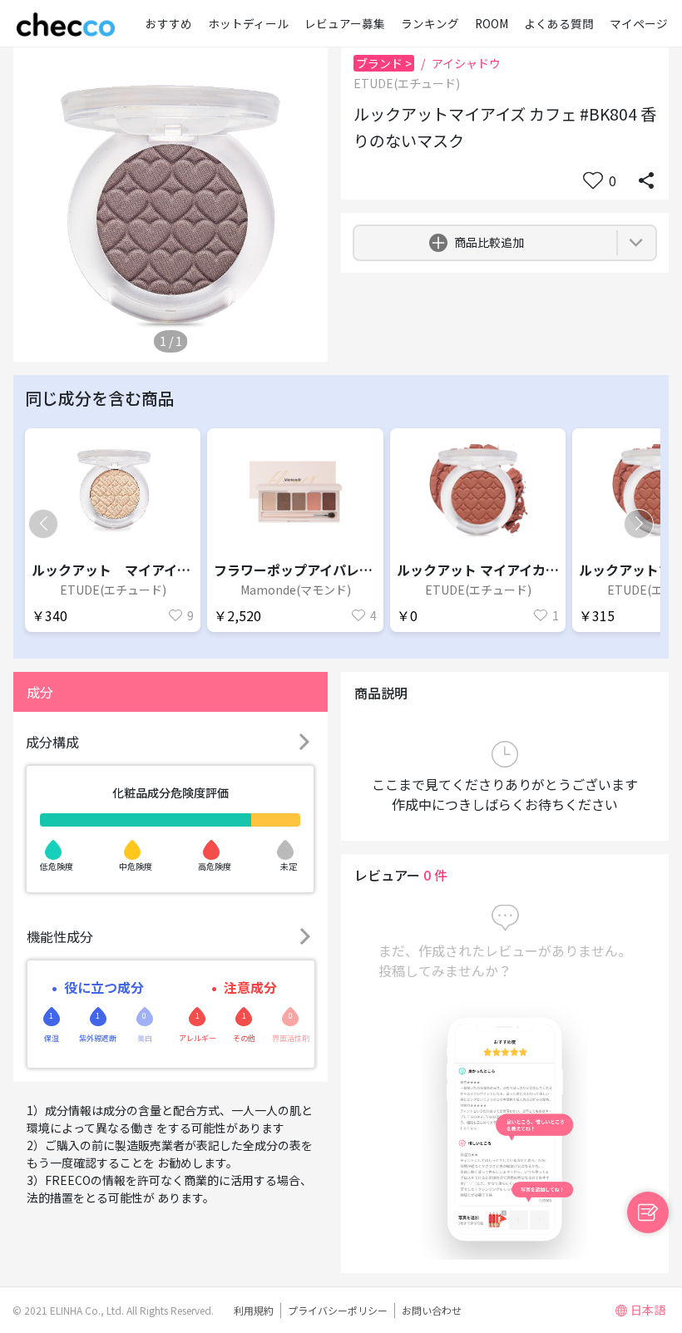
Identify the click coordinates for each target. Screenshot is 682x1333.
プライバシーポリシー (338, 1310)
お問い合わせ (432, 1310)
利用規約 (254, 1310)
